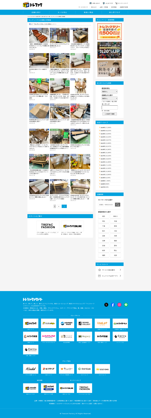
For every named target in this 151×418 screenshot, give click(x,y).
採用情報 (114, 7)
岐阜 (103, 250)
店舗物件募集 (124, 7)
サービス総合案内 (108, 270)
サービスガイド (83, 7)
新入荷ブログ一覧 (46, 16)
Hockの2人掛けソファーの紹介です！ (38, 70)
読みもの (94, 7)
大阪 (115, 231)
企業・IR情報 (104, 7)
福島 (115, 241)
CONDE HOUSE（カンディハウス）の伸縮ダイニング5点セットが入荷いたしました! (80, 96)
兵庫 (103, 241)
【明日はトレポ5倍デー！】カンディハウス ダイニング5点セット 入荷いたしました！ (39, 146)
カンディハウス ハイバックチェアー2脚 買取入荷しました (59, 45)
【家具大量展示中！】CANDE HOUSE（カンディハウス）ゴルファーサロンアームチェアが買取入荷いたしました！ (59, 71)
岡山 (115, 250)
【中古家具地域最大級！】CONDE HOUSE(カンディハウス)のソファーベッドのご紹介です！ (38, 171)
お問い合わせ (98, 403)
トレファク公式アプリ (110, 276)
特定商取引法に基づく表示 (82, 401)
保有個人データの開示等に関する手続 (105, 401)
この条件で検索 (109, 114)
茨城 (115, 221)
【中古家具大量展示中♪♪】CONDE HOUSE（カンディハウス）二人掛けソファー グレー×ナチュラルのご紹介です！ (80, 45)
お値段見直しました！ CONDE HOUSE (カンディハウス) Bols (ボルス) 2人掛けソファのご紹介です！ (80, 71)
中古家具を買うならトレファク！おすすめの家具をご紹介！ (39, 120)
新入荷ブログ (114, 12)
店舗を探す (36, 12)
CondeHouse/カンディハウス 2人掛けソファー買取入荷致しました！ (39, 196)
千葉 (103, 226)
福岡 (103, 255)
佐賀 (115, 255)
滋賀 (103, 236)
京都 (115, 236)
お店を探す (38, 16)
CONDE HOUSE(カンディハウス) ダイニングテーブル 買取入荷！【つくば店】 (38, 96)
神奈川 (115, 216)
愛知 (115, 245)
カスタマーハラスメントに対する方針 (68, 403)
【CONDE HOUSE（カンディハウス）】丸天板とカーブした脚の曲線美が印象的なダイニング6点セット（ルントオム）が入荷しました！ (59, 146)
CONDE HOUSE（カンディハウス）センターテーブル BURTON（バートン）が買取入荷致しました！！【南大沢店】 (80, 197)
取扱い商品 (88, 12)
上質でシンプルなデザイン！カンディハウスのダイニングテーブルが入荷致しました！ (59, 171)
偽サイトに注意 (87, 403)
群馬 (115, 226)
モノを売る (62, 12)
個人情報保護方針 (50, 401)
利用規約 (52, 403)
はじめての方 (109, 3)
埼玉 (103, 221)
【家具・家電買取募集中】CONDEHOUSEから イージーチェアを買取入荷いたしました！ (39, 45)
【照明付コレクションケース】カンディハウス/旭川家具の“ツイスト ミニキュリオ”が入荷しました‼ (80, 171)
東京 (103, 216)
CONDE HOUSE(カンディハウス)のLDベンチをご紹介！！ (80, 145)
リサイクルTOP (31, 16)
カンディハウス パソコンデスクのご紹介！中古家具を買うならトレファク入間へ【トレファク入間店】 (59, 197)
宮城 (103, 245)
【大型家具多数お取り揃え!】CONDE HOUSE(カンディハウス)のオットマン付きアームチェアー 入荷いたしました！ (80, 121)
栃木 (103, 231)
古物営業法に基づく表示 (65, 401)
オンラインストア (123, 3)
